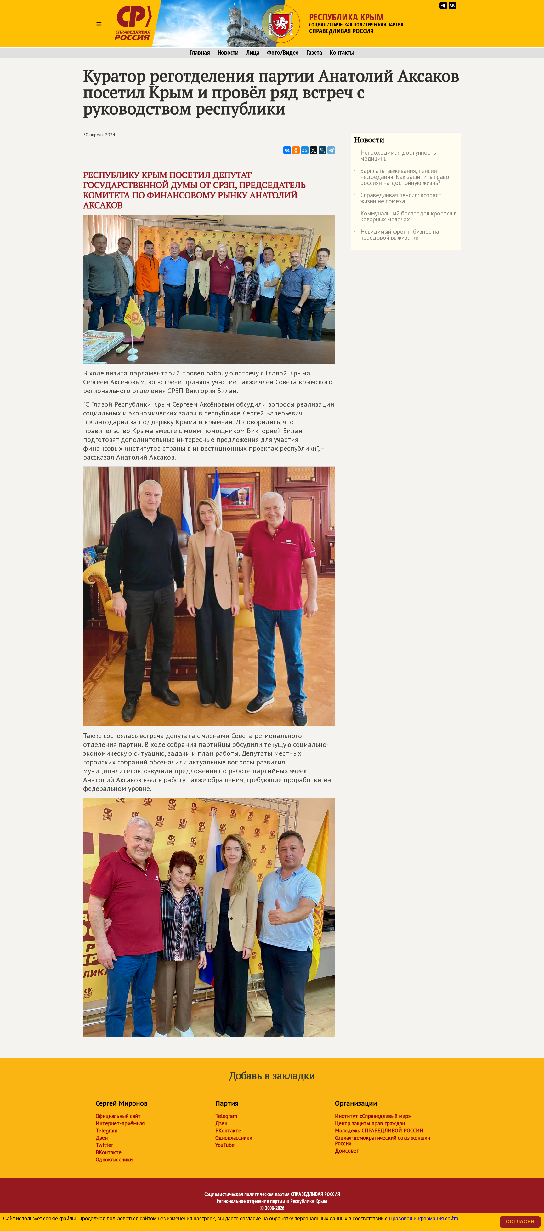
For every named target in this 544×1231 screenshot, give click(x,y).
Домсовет (347, 1151)
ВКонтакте (109, 1152)
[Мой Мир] (305, 150)
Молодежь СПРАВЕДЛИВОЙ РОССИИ (379, 1130)
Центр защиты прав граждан (370, 1123)
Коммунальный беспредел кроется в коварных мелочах (405, 216)
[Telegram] (331, 150)
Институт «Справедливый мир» (373, 1116)
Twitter (104, 1145)
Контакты (342, 52)
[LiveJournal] (322, 150)
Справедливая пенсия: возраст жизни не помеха (398, 198)
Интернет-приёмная (120, 1123)
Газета (314, 52)
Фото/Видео (283, 52)
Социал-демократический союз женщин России (382, 1140)
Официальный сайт (118, 1116)
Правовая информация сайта (423, 1218)
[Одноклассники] (296, 150)
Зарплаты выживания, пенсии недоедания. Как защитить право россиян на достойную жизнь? (401, 177)
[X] (313, 150)
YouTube (225, 1145)
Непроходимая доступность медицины (395, 156)
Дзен (102, 1138)
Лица (252, 52)
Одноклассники (114, 1159)
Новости (228, 52)
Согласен (520, 1221)
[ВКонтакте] (287, 150)
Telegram (106, 1130)
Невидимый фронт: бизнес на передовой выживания (396, 235)
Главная (200, 52)
